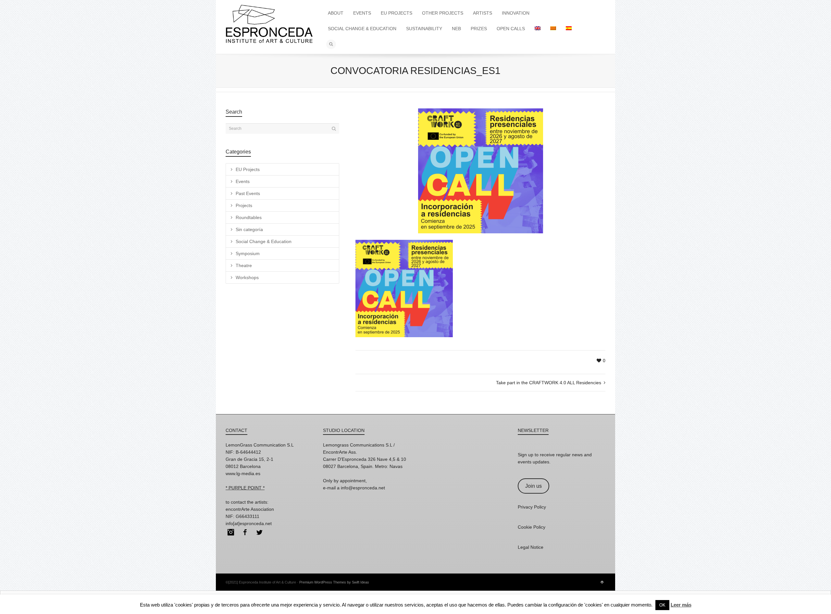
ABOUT (335, 13)
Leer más (681, 605)
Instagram (231, 532)
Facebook (245, 532)
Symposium (248, 253)
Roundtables (249, 217)
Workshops (247, 277)
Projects (244, 205)
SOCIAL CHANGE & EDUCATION (362, 28)
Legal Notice (530, 547)
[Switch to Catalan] (553, 28)
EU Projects (248, 169)
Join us (533, 486)
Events (243, 181)
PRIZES (479, 28)
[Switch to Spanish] (569, 28)
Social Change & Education (263, 241)
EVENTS (362, 13)
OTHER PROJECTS (442, 13)
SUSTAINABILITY (424, 28)
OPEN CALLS (511, 28)
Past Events (248, 193)
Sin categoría (249, 229)
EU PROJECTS (396, 13)
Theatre (244, 265)
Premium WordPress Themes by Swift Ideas (334, 582)
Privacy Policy (532, 507)
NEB (456, 28)
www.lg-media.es (243, 473)
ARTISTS (482, 13)
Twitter (259, 532)
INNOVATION (515, 13)
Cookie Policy (531, 527)
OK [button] (662, 605)
